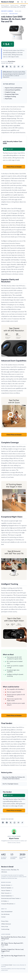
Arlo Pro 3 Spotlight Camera (10, 784)
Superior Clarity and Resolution (13, 87)
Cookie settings (5, 929)
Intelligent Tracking (10, 96)
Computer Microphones (8, 903)
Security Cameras (14, 5)
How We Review (5, 914)
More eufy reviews (13, 13)
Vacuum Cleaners (6, 890)
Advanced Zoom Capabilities (12, 90)
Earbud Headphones (7, 895)
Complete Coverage (10, 92)
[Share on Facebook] (6, 66)
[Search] (22, 1)
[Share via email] (18, 66)
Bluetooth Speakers (7, 887)
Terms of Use (4, 926)
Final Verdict (8, 98)
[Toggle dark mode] (25, 1)
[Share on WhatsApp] (14, 66)
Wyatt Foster (14, 838)
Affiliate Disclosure (6, 924)
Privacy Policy (4, 921)
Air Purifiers (5, 901)
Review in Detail (7, 2)
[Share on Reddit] (3, 66)
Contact (3, 917)
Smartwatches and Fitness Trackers (11, 898)
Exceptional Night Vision (11, 94)
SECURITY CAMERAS (7, 11)
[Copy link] (22, 66)
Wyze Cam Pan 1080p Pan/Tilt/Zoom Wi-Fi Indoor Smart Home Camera (14, 778)
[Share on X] (10, 66)
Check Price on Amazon (14, 167)
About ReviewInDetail (6, 911)
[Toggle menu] (18, 1)
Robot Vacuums (6, 893)
